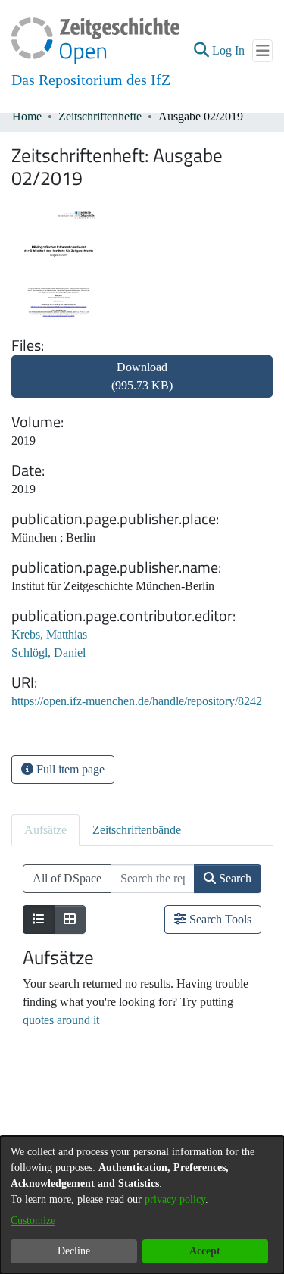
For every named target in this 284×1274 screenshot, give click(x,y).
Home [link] (27, 116)
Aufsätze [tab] (45, 829)
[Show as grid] (70, 919)
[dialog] (142, 1205)
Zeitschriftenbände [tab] (136, 829)
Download (142, 376)
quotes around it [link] (61, 1019)
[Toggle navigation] (262, 50)
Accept (204, 1251)
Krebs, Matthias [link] (49, 634)
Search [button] (233, 878)
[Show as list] (39, 919)
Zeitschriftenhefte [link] (100, 116)
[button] (201, 51)
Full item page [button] (69, 769)
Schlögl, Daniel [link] (48, 652)
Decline (74, 1251)
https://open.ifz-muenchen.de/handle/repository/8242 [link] (136, 701)
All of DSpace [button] (67, 878)
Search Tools (218, 919)
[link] (142, 385)
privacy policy (175, 1199)
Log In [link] (229, 50)
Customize (33, 1220)
